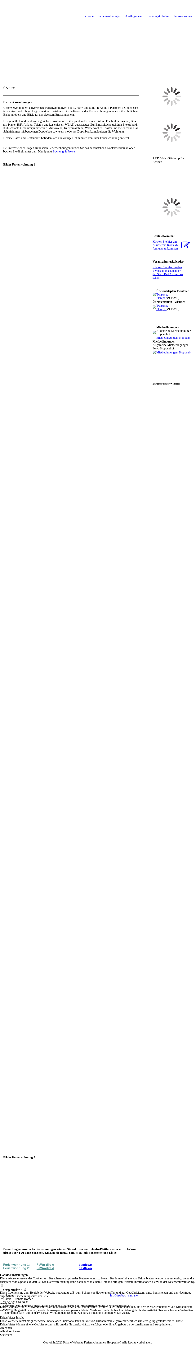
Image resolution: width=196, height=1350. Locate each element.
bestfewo (85, 1264)
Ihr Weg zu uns (182, 16)
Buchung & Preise (64, 151)
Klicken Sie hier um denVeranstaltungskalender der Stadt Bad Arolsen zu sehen (168, 272)
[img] (98, 38)
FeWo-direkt (45, 1264)
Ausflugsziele (133, 16)
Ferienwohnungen (109, 16)
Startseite (88, 16)
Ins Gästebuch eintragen (124, 1295)
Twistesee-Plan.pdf (162, 296)
